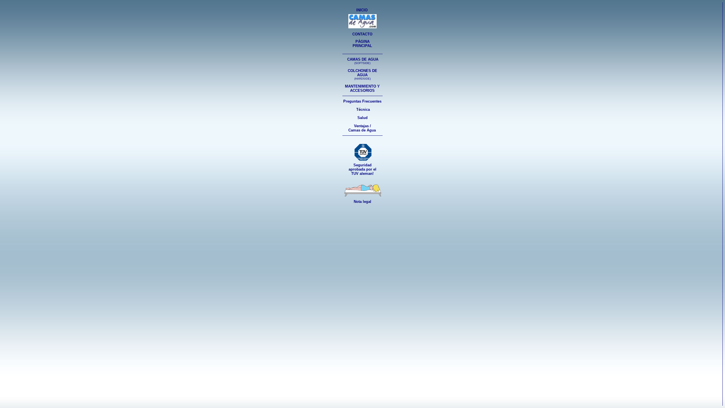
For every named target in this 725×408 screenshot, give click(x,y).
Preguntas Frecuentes (362, 101)
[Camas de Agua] (362, 26)
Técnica (363, 109)
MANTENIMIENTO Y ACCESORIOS (362, 88)
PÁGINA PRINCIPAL (362, 43)
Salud (362, 118)
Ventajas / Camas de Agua (362, 128)
